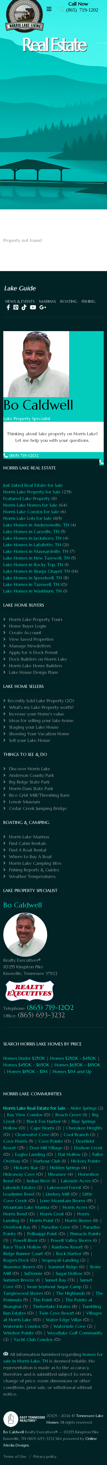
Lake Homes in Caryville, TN (31, 531)
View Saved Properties (31, 639)
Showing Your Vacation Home (38, 733)
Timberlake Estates (52, 1306)
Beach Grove (68, 1114)
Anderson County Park (31, 775)
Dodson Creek (88, 1147)
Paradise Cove (56, 1227)
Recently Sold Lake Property (36, 700)
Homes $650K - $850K (77, 1064)
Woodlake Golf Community (74, 1333)
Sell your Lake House (29, 740)
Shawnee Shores (19, 1266)
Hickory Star (26, 1167)
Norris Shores (78, 1220)
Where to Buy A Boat (30, 856)
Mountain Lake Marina (26, 1207)
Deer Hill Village (46, 1147)
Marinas (47, 301)
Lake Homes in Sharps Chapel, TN (36, 571)
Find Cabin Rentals (27, 843)
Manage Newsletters (29, 645)
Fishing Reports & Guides (33, 869)
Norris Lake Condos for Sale (31, 511)
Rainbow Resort (67, 1247)
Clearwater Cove (32, 1134)
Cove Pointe (50, 1141)
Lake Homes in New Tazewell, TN (36, 558)
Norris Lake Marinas (28, 836)
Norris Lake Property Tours (35, 619)
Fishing (88, 301)
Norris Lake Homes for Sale (30, 505)
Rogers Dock (16, 1260)
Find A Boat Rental (27, 850)
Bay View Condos (24, 1114)
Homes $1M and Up (72, 1071)
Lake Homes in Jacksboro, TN (32, 538)
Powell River (25, 1240)
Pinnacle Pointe (85, 1233)
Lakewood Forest (64, 1187)
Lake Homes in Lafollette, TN (32, 544)
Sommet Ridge (63, 1266)
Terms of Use (14, 1456)
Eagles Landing (30, 1154)
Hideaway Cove (19, 1174)
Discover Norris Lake (29, 768)
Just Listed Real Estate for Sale (33, 485)
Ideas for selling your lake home (41, 720)
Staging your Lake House (33, 727)
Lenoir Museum (24, 801)
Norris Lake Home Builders (35, 665)
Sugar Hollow (69, 1273)
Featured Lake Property (26, 498)
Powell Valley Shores (71, 1240)
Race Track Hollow (22, 1247)
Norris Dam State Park (30, 788)
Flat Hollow (69, 1154)
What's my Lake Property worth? (41, 707)
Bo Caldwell (22, 905)
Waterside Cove (70, 1326)
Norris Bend (15, 1214)
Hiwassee (57, 1174)
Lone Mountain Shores (62, 1200)
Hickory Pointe (85, 1161)
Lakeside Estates (19, 1187)
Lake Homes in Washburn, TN (32, 591)
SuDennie (33, 1273)
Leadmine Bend (18, 1194)
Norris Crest (52, 1214)
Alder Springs (83, 1108)
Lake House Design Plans (33, 672)
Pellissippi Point (42, 1233)
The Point (42, 1299)
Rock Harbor (68, 1253)
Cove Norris (15, 1141)
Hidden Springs (65, 1167)
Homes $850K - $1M (27, 1071)
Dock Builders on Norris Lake (37, 659)
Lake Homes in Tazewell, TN (31, 584)
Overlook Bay (16, 1227)
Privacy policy (45, 1456)
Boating (68, 301)
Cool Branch (76, 1134)
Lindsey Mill (57, 1194)
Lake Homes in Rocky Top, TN (33, 564)
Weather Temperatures (31, 876)
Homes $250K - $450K (73, 1058)
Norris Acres (75, 1207)
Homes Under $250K (24, 1058)
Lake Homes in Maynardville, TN (35, 551)
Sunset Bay (55, 1280)
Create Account (24, 632)
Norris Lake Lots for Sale (27, 518)
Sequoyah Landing (60, 1260)
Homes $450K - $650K (26, 1064)
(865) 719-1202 (82, 9)
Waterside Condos (21, 1326)
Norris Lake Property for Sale (32, 491)
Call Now (78, 4)
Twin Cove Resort (56, 1313)
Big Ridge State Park (29, 782)
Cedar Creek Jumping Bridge (37, 808)
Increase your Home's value (36, 714)
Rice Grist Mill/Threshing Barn (38, 795)
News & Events (20, 301)
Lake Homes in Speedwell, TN (32, 577)
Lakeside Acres (76, 1180)
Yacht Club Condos (33, 1339)
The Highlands (70, 1293)
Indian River (38, 1180)
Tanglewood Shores (23, 1293)
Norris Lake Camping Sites (34, 863)
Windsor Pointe (18, 1333)
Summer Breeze (18, 1280)
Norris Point (42, 1220)
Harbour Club (46, 1161)
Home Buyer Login (27, 626)
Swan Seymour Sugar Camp (54, 1286)
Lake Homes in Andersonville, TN (36, 525)
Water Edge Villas (63, 1319)
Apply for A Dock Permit (33, 652)
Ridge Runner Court (23, 1253)
